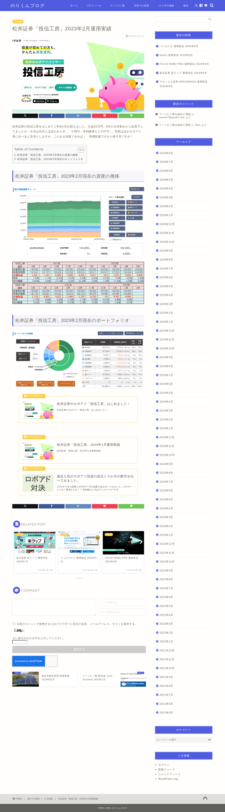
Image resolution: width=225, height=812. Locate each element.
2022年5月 (166, 605)
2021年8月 (166, 685)
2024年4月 (166, 401)
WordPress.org (168, 778)
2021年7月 (166, 694)
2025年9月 (166, 250)
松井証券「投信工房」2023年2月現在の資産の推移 (47, 154)
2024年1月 (166, 428)
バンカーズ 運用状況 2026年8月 (179, 46)
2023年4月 (166, 508)
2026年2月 (166, 206)
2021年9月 (166, 677)
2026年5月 (166, 179)
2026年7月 (166, 161)
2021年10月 (167, 668)
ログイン (163, 764)
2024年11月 (167, 339)
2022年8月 (166, 579)
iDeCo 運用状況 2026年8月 (176, 55)
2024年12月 (167, 330)
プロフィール (94, 5)
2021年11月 (167, 659)
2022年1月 (166, 641)
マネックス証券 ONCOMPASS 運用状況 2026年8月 (184, 84)
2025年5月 (166, 286)
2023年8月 (166, 472)
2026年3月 (166, 197)
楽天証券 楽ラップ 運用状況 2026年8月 (183, 73)
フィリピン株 (117, 5)
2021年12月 (167, 650)
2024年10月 (167, 348)
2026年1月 (166, 215)
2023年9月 (166, 463)
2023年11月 (167, 446)
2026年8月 (166, 153)
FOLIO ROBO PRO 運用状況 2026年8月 (184, 64)
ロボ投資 (18, 22)
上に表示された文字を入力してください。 (39, 638)
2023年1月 (166, 534)
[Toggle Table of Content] (79, 150)
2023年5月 (166, 499)
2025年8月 (166, 259)
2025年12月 (167, 224)
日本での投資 (141, 5)
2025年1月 (166, 321)
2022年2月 (166, 632)
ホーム (74, 5)
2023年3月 (166, 517)
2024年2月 (166, 419)
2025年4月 (166, 295)
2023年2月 (166, 526)
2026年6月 (166, 170)
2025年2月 (166, 312)
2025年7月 (166, 268)
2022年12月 (167, 543)
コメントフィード (169, 774)
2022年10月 (167, 561)
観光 (186, 5)
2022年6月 (166, 597)
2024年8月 (166, 366)
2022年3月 (166, 623)
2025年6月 (166, 277)
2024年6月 (166, 383)
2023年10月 (167, 454)
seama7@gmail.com (172, 117)
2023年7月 (166, 481)
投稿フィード (166, 769)
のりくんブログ (28, 5)
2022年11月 (167, 552)
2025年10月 (167, 241)
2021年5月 (166, 712)
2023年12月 (167, 437)
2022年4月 (166, 614)
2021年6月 (166, 703)
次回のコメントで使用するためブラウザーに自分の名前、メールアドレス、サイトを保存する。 (77, 623)
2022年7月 (166, 588)
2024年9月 (166, 357)
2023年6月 (166, 490)
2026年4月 (166, 188)
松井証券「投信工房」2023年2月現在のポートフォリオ (50, 159)
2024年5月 (166, 392)
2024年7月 (166, 375)
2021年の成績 (166, 5)
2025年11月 (167, 232)
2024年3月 (166, 410)
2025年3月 (166, 304)
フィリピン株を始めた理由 (175, 114)
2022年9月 (166, 570)
